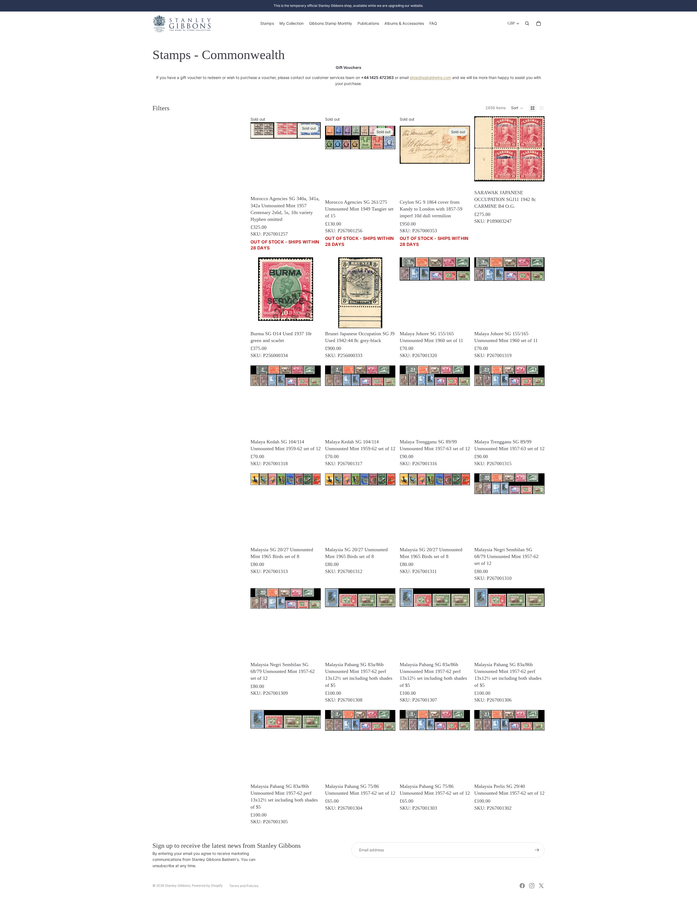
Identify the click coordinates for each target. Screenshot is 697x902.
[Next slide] (387, 314)
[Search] (527, 23)
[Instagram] (531, 885)
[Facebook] (522, 885)
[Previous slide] (333, 314)
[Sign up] (537, 850)
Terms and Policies (243, 886)
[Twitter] (541, 885)
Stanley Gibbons (177, 885)
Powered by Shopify (207, 885)
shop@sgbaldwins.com (430, 77)
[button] (517, 108)
